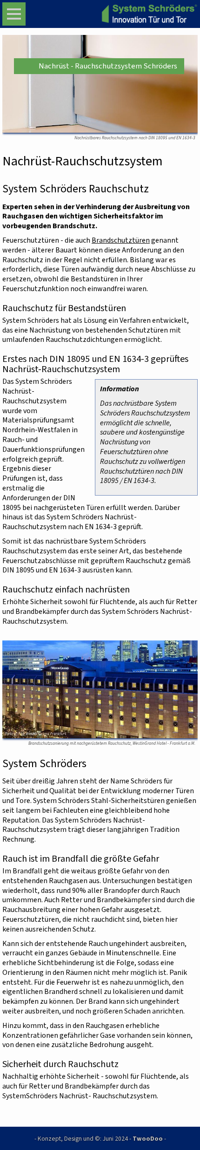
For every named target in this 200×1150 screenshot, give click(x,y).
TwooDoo (148, 1138)
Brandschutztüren (121, 240)
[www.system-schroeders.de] (142, 14)
